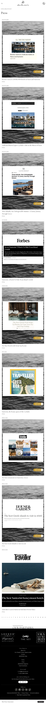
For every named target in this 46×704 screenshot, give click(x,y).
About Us (23, 650)
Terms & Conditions (34, 693)
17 (35, 617)
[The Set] (26, 637)
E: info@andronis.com (23, 671)
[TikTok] (30, 689)
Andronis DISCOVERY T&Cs (13, 693)
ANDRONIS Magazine (23, 663)
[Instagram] (19, 689)
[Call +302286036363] (44, 3)
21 (45, 617)
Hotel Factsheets (23, 665)
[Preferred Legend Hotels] (8, 637)
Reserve (41, 701)
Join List (24, 682)
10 (19, 617)
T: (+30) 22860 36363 (23, 673)
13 (26, 617)
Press (23, 662)
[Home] (23, 3)
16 (33, 617)
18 (38, 617)
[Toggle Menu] (2, 3)
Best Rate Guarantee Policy (23, 695)
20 (42, 617)
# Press (3, 81)
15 (31, 617)
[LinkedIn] (26, 689)
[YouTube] (23, 689)
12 (24, 617)
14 (28, 617)
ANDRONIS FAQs (23, 656)
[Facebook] (16, 689)
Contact (23, 654)
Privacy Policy (25, 693)
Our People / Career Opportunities (23, 652)
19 (40, 617)
